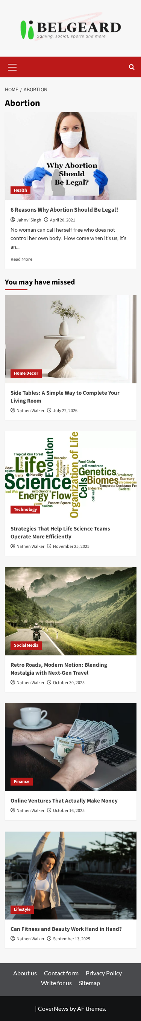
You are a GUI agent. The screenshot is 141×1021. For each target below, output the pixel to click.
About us (25, 972)
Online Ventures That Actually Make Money (64, 801)
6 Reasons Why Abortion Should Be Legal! (64, 210)
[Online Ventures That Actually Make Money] (70, 747)
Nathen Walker (30, 410)
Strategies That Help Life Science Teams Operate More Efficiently (60, 533)
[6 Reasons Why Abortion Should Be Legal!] (70, 156)
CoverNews (53, 1008)
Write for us (56, 982)
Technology (25, 509)
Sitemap (89, 982)
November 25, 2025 (71, 546)
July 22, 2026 (65, 410)
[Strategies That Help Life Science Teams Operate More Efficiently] (70, 475)
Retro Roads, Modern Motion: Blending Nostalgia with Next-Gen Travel (59, 669)
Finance (21, 781)
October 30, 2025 (69, 683)
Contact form (61, 972)
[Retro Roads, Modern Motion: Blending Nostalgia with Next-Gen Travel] (70, 611)
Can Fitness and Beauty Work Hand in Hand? (66, 929)
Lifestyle (22, 909)
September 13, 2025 (71, 939)
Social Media (26, 645)
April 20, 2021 (62, 220)
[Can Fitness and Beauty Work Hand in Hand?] (70, 876)
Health (20, 190)
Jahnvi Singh (29, 220)
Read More (21, 259)
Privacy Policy (104, 972)
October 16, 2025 (69, 810)
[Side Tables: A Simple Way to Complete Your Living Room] (70, 339)
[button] (12, 66)
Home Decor (26, 373)
